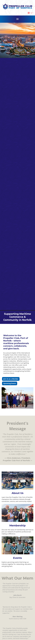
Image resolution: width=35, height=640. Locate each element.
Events (17, 557)
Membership (17, 525)
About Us (17, 493)
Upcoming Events (9, 383)
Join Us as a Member (10, 379)
